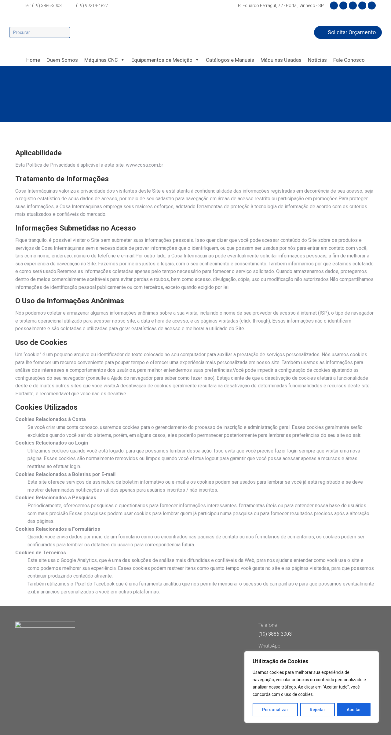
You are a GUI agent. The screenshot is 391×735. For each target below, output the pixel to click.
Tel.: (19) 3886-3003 (43, 5)
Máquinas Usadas (281, 60)
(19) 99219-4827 (92, 5)
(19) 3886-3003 (275, 634)
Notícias (317, 60)
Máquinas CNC (101, 60)
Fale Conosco (349, 60)
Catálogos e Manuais (230, 60)
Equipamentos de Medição (161, 60)
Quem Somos (62, 60)
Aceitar (354, 709)
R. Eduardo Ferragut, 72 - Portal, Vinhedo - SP (281, 5)
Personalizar (275, 709)
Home (33, 60)
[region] (311, 687)
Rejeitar (317, 709)
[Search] (65, 32)
